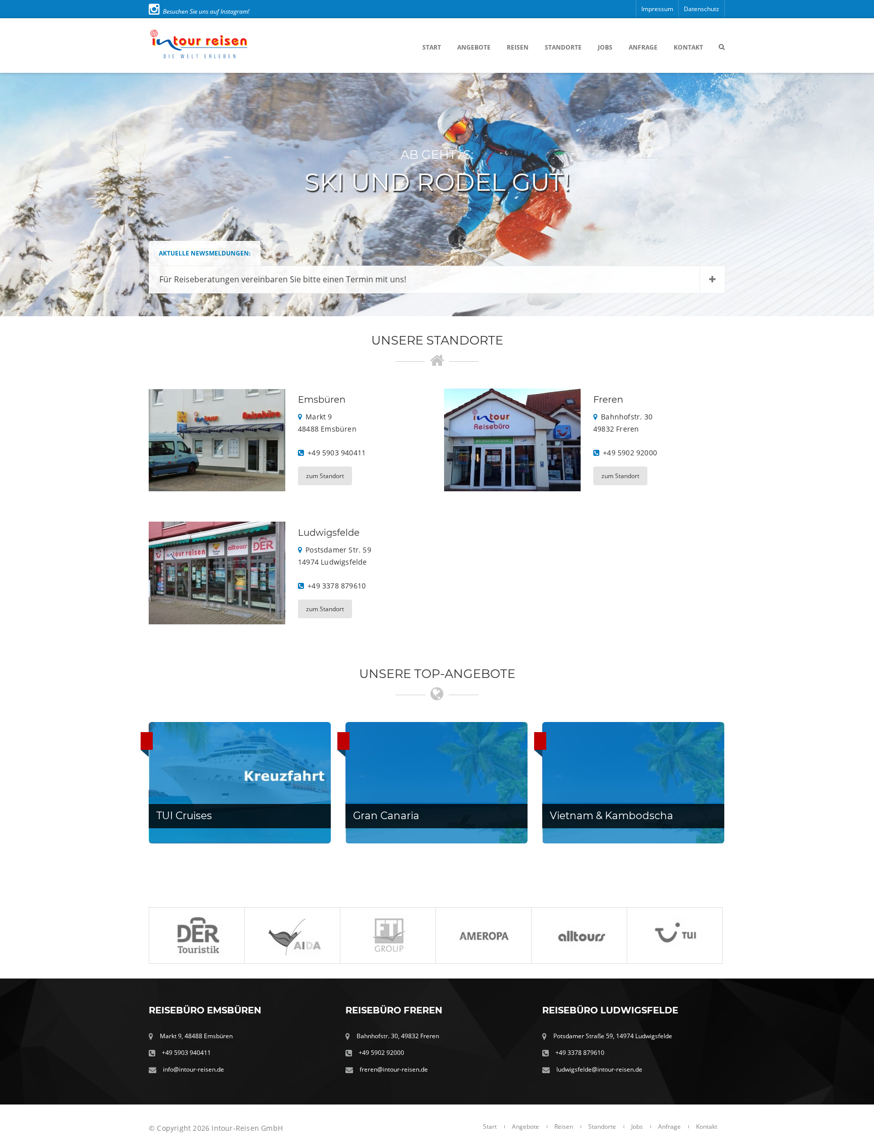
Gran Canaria (386, 816)
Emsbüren (321, 399)
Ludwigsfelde (329, 532)
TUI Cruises (184, 816)
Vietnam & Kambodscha (611, 816)
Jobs (605, 47)
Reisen (518, 47)
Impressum (657, 9)
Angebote (474, 47)
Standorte (563, 47)
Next (856, 195)
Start (431, 47)
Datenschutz (701, 9)
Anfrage (643, 47)
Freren (608, 399)
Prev (18, 195)
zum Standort (325, 476)
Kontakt (688, 47)
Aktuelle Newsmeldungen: (204, 253)
